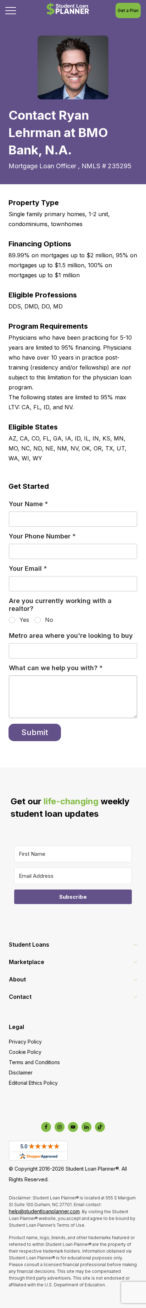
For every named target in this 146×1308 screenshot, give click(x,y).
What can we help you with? (56, 668)
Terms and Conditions (34, 1062)
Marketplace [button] (26, 961)
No (49, 619)
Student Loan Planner (67, 9)
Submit (34, 732)
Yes (24, 619)
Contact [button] (20, 996)
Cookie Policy (25, 1052)
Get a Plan (128, 10)
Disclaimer (21, 1072)
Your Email (28, 568)
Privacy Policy (25, 1042)
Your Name (28, 504)
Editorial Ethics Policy (33, 1083)
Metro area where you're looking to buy (71, 635)
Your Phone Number (42, 536)
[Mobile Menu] (10, 10)
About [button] (17, 979)
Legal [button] (16, 1026)
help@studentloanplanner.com (44, 1211)
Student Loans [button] (29, 944)
